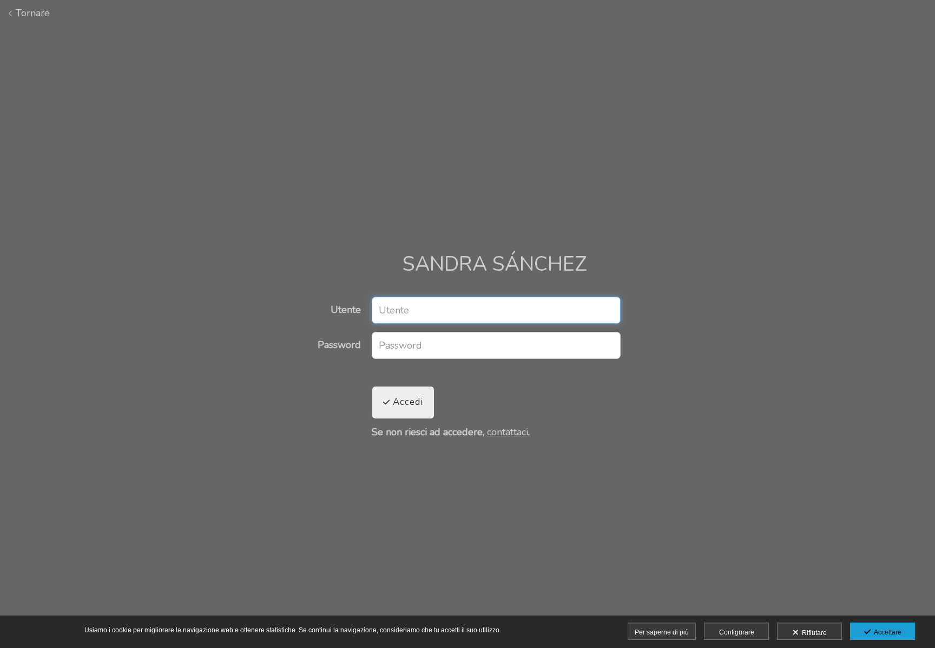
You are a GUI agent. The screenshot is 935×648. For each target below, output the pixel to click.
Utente (346, 310)
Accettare (886, 632)
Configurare (736, 632)
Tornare (31, 12)
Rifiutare (813, 633)
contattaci (507, 432)
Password (339, 345)
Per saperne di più (662, 632)
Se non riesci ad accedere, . (451, 432)
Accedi (406, 402)
